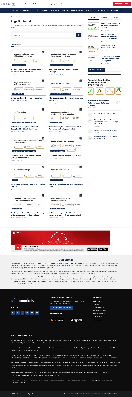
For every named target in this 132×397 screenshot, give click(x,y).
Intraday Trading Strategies (41, 355)
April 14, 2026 (16, 160)
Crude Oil (74, 358)
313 (60, 189)
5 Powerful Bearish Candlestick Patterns (109, 47)
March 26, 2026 (16, 218)
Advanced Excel (109, 348)
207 (24, 218)
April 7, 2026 (15, 189)
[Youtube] (32, 313)
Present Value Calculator (74, 380)
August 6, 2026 (16, 131)
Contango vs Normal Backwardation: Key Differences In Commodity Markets (27, 214)
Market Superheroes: (18, 340)
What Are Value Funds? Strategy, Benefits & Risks (66, 185)
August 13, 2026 (16, 103)
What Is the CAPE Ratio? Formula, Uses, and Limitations (66, 99)
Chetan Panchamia (41, 340)
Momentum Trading (45, 348)
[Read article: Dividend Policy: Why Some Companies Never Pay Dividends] (28, 87)
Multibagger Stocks (111, 358)
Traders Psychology (85, 358)
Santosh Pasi (37, 343)
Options (15, 180)
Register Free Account (61, 308)
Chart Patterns (69, 365)
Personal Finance (114, 363)
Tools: (13, 380)
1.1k (23, 160)
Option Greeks (80, 365)
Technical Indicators (47, 365)
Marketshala (103, 10)
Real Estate (113, 365)
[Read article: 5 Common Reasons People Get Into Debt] (66, 144)
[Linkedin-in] (27, 313)
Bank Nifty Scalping (25, 355)
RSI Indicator (80, 363)
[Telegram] (37, 313)
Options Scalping (45, 363)
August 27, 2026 (16, 74)
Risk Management (54, 358)
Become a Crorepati (18, 382)
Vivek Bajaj (30, 340)
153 (24, 131)
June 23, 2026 (53, 158)
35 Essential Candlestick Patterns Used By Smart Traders (110, 26)
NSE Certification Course (30, 350)
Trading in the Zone (45, 375)
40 (62, 74)
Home (12, 17)
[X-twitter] (18, 313)
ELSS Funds (89, 365)
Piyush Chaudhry (26, 343)
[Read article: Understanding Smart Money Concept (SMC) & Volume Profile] (28, 144)
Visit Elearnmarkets (70, 394)
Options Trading (24, 348)
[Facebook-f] (13, 313)
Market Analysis (17, 94)
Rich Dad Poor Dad (30, 373)
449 (22, 189)
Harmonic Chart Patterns (72, 348)
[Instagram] (22, 313)
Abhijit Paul (71, 340)
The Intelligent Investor (60, 373)
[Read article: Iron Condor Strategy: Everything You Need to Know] (28, 173)
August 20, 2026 (54, 74)
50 (62, 103)
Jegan (78, 340)
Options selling (74, 355)
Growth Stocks (27, 358)
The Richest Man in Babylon (76, 373)
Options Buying (16, 358)
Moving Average (98, 358)
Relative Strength (95, 355)
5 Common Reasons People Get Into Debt (65, 155)
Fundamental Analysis (59, 10)
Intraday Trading (33, 363)
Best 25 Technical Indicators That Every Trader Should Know (109, 37)
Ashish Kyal (52, 340)
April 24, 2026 (53, 131)
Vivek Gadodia (112, 340)
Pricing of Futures (102, 363)
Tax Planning (106, 355)
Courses (28, 4)
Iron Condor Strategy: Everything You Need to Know (28, 185)
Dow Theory (34, 348)
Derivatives (27, 10)
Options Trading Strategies (60, 355)
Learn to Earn (56, 375)
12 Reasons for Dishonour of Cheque (105, 130)
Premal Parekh (62, 340)
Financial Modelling (69, 363)
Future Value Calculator (57, 380)
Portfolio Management (40, 358)
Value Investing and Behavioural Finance (24, 375)
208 (61, 158)
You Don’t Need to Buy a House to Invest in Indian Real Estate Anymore (27, 70)
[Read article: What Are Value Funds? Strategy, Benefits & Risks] (66, 173)
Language (52, 4)
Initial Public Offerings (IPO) (20, 365)
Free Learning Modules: (19, 363)
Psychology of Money (44, 373)
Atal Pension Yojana (89, 380)
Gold (13, 368)
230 (61, 131)
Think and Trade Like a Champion (97, 373)
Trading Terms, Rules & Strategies (61, 65)
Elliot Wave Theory (96, 348)
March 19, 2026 (53, 218)
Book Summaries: (17, 373)
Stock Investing (58, 348)
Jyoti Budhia (103, 340)
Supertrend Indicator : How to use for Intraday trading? (105, 138)
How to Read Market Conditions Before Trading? (64, 70)
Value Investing (35, 365)
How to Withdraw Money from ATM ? (105, 113)
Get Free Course (122, 4)
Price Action (84, 355)
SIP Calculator (33, 380)
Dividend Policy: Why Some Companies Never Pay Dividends (26, 99)
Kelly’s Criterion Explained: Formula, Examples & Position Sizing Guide (25, 128)
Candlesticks (59, 365)
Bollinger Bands (90, 363)
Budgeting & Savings (57, 151)
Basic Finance (16, 10)
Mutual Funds (91, 10)
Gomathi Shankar (48, 343)
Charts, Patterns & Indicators (60, 94)
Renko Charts (66, 358)
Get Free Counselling (110, 394)
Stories (44, 4)
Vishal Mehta (16, 343)
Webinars (36, 4)
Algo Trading (85, 348)
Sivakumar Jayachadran (90, 340)
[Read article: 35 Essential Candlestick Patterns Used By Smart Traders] (104, 86)
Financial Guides (97, 394)
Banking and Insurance (102, 365)
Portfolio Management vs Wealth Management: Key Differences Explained (65, 214)
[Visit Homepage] (8, 4)
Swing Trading (56, 363)
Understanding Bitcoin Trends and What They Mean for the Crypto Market (65, 128)
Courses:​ (14, 348)
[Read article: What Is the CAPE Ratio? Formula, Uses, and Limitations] (66, 87)
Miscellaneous (115, 10)
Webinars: (14, 355)
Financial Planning (42, 10)
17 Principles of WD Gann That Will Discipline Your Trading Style (110, 59)
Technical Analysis (77, 10)
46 (24, 103)
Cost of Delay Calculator (104, 380)
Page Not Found (20, 17)
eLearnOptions (43, 380)
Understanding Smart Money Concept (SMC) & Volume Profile (26, 156)
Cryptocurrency (56, 122)
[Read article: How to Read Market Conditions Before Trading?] (66, 58)
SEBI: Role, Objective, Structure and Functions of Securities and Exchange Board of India (106, 122)
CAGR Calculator (22, 380)
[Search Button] (104, 4)
